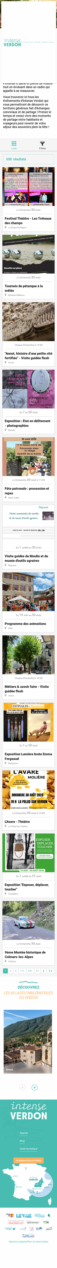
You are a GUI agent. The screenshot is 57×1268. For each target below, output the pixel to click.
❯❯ (50, 970)
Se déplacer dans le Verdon (28, 1160)
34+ (30, 970)
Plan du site (33, 1241)
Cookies (44, 1241)
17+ (22, 970)
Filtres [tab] (42, 148)
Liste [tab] (14, 148)
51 (37, 970)
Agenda (24, 1132)
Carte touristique (28, 1148)
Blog (22, 1140)
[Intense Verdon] (12, 42)
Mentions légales (18, 1241)
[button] (23, 42)
